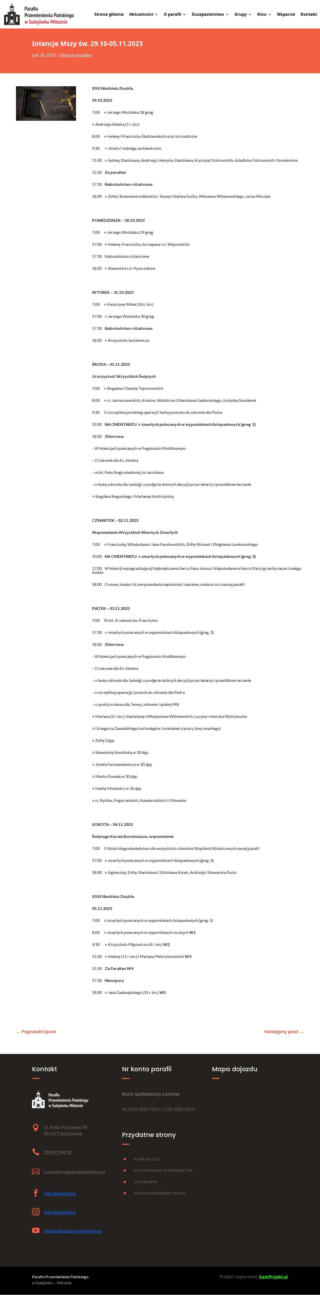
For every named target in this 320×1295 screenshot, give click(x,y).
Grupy (240, 15)
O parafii (172, 15)
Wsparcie (286, 15)
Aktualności (141, 15)
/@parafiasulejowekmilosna (73, 1231)
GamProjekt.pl (273, 1276)
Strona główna (109, 15)
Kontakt (308, 15)
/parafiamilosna (60, 1193)
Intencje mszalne (76, 55)
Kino (261, 15)
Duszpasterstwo (208, 15)
